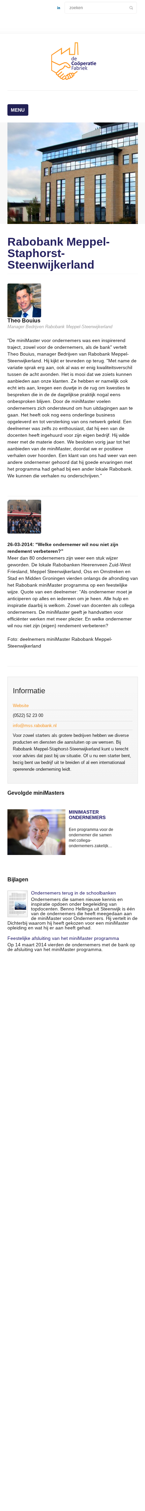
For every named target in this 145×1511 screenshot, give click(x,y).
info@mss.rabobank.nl (35, 725)
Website (21, 705)
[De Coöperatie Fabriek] (72, 81)
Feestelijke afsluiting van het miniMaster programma (63, 938)
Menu (18, 110)
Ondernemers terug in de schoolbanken (73, 893)
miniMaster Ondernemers (87, 814)
